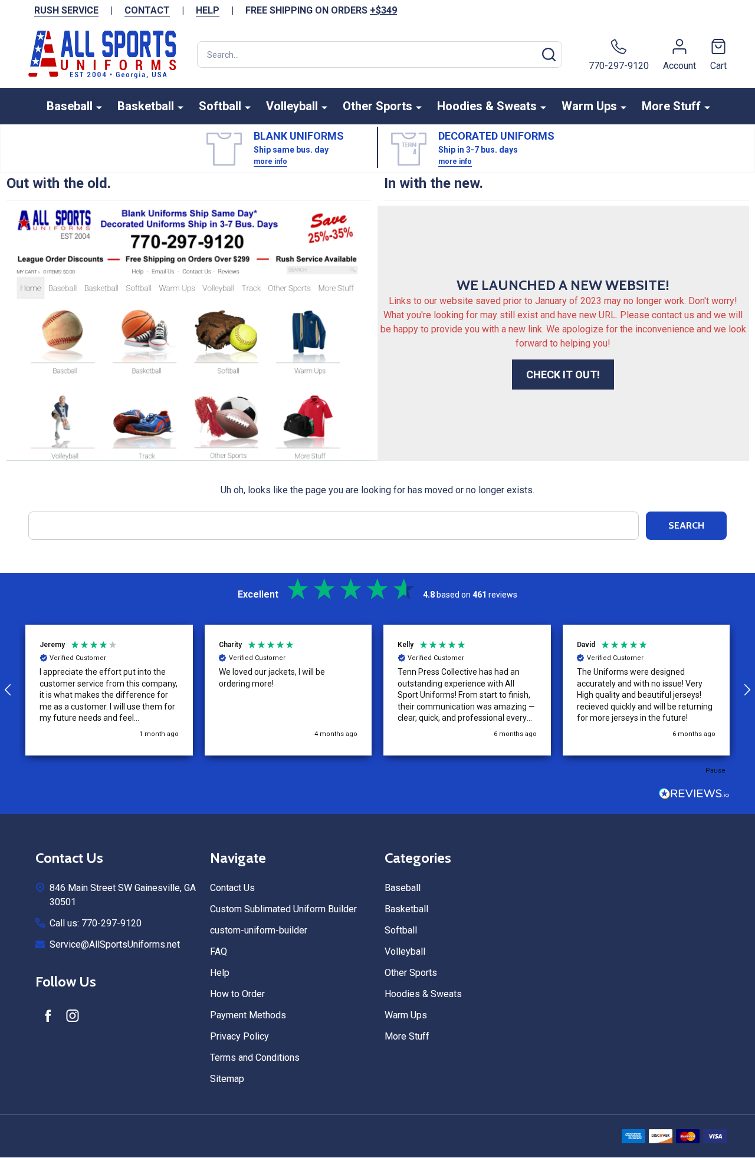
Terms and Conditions (255, 1057)
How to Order (237, 993)
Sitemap (227, 1078)
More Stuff (671, 106)
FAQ (218, 951)
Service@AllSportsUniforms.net (115, 944)
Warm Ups (589, 106)
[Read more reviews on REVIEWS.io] (694, 795)
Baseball (70, 106)
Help (219, 972)
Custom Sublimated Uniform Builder (283, 909)
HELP (207, 10)
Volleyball (292, 106)
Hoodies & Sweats (487, 106)
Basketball (145, 106)
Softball (220, 106)
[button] (109, 690)
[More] (99, 107)
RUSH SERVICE (66, 10)
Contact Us (232, 887)
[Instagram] (72, 1015)
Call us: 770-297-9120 (96, 923)
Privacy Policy (239, 1036)
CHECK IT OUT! (563, 374)
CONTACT (147, 10)
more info (270, 161)
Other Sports (377, 106)
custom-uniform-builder (258, 930)
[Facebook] (47, 1015)
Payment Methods (248, 1015)
